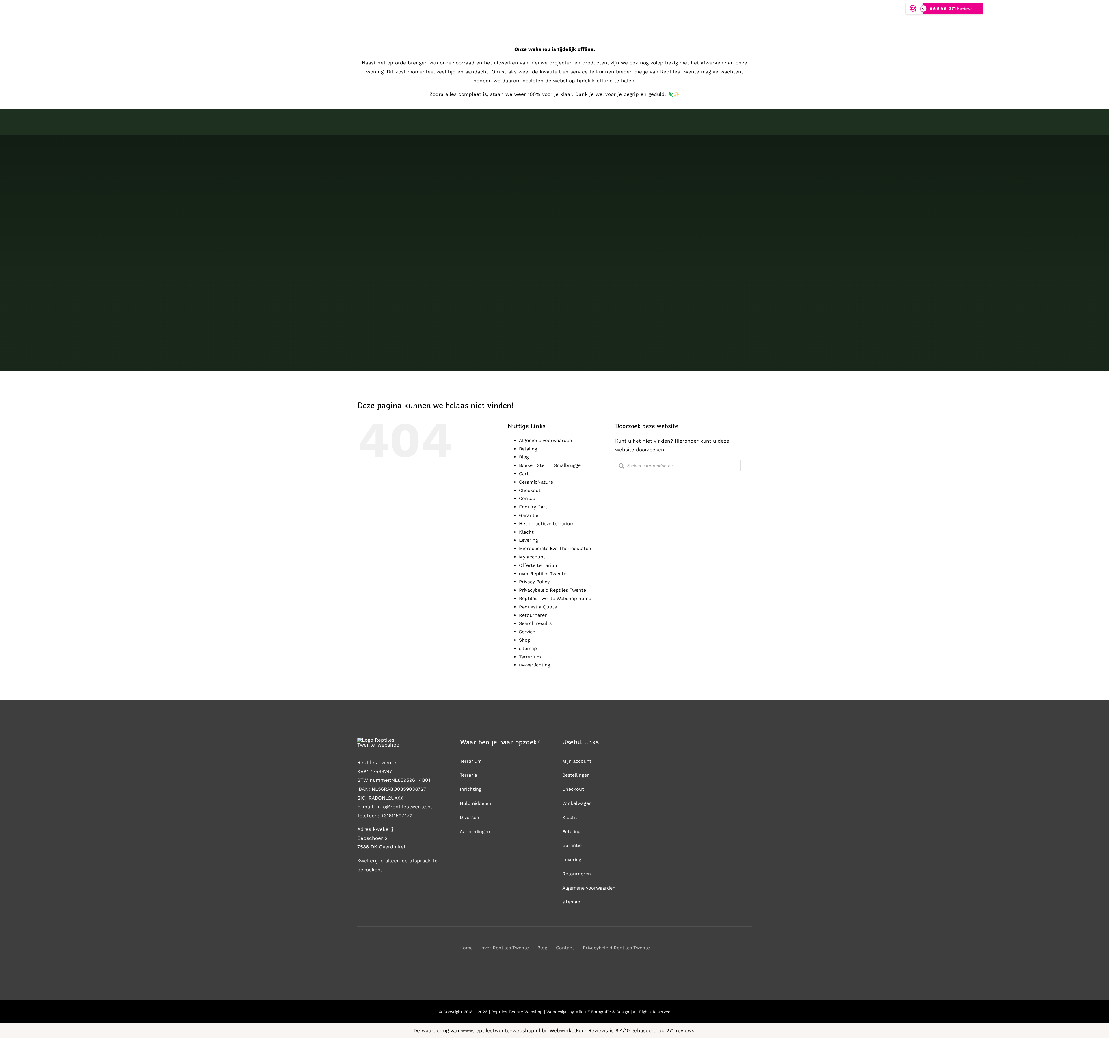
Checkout (530, 490)
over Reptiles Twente (542, 573)
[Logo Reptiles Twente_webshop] (390, 740)
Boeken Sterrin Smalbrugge (550, 465)
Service (527, 631)
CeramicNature (536, 482)
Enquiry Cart (533, 507)
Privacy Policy (534, 581)
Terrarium (530, 657)
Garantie (528, 515)
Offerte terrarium (539, 565)
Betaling (528, 449)
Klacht (526, 532)
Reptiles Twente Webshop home (555, 598)
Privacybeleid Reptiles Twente (552, 590)
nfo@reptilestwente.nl (405, 806)
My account (532, 557)
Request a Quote (538, 607)
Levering (528, 540)
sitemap (528, 648)
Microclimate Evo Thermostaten (555, 548)
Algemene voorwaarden (545, 440)
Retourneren (533, 615)
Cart (524, 473)
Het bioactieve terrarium (546, 523)
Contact (528, 498)
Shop (525, 640)
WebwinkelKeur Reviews (579, 1030)
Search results (535, 623)
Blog (524, 457)
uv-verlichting (534, 665)
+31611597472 (396, 815)
